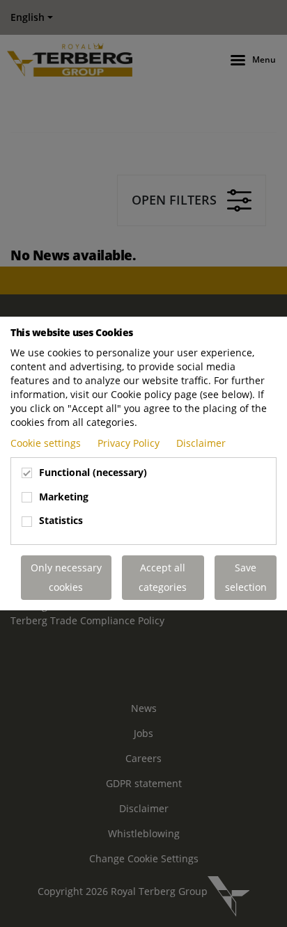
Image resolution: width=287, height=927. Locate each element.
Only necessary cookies (66, 577)
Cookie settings (47, 443)
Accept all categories (163, 577)
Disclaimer (201, 443)
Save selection (246, 577)
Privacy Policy (130, 443)
